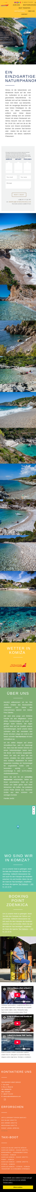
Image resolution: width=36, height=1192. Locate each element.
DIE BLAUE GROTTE (9, 1120)
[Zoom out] (33, 810)
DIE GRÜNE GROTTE (9, 1123)
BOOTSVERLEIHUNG (29, 5)
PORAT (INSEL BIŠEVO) (10, 1128)
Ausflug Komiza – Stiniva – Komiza (15, 1166)
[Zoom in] (33, 807)
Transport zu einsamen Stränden (15, 1169)
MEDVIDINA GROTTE (9, 1125)
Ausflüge (16, 5)
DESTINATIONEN (19, 11)
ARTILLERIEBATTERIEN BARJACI (13, 1117)
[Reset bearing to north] (33, 813)
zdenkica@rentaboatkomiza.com (20, 202)
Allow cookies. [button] (18, 1187)
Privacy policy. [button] (8, 1182)
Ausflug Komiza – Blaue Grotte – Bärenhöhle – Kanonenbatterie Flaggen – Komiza (15, 1152)
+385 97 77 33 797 (8, 1094)
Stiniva (4, 1131)
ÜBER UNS (31, 11)
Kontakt (25, 14)
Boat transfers (24, 8)
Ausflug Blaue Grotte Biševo (13, 1148)
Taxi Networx (23, 884)
